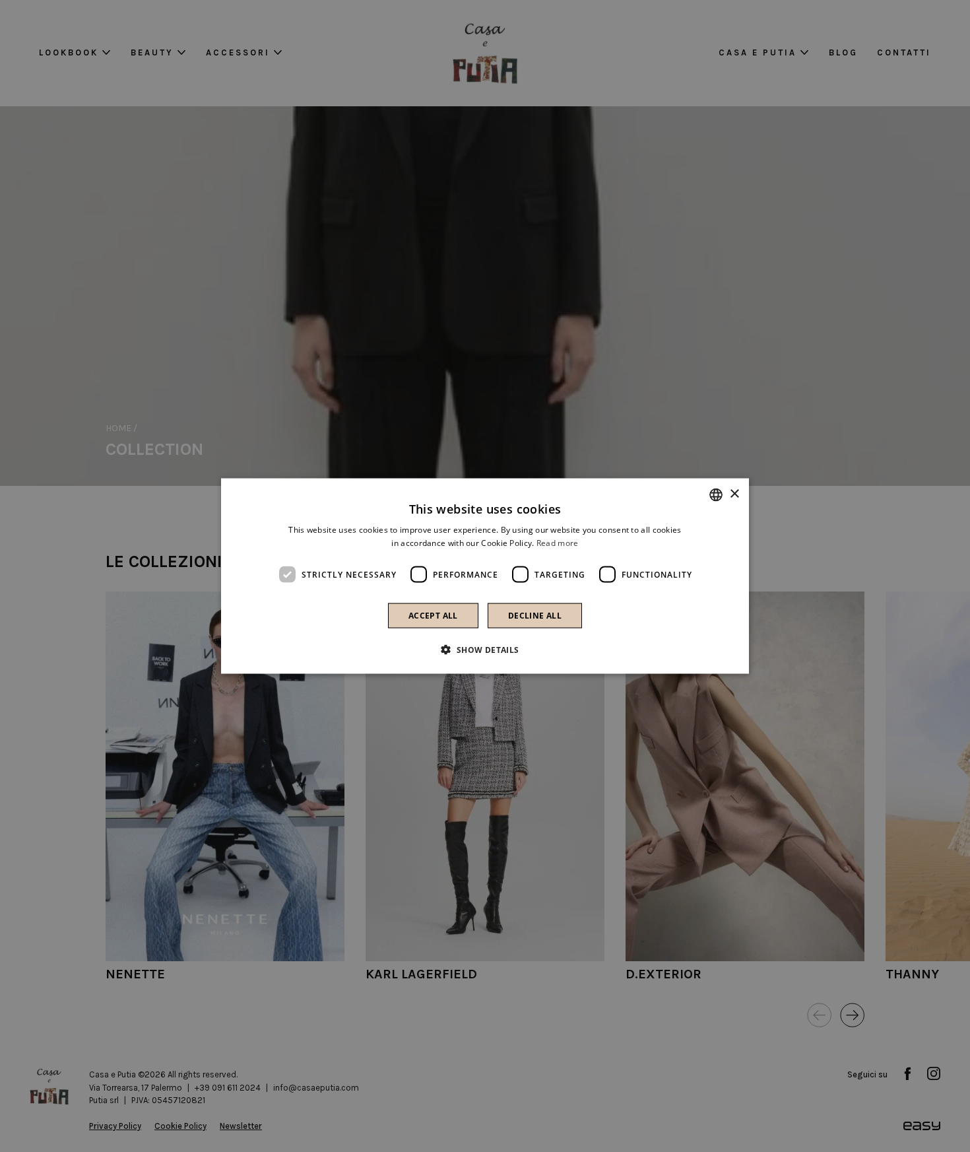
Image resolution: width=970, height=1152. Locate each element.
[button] (485, 650)
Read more (557, 542)
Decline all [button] (535, 615)
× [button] (734, 494)
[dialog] (485, 576)
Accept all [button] (433, 615)
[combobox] (716, 494)
